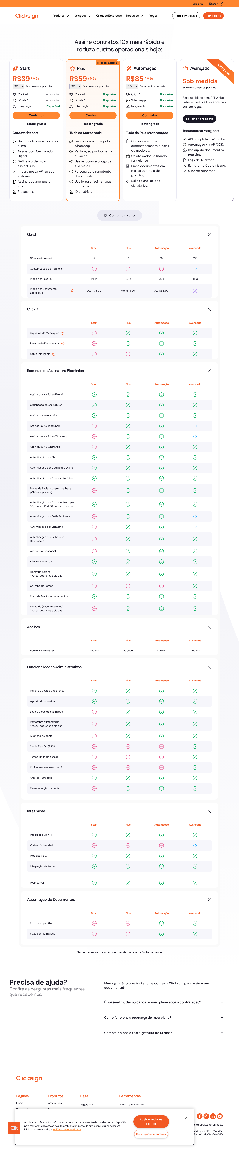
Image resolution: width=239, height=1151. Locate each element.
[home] (26, 16)
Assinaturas (55, 1103)
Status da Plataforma (131, 1104)
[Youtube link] (220, 1116)
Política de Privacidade (67, 1129)
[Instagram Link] (206, 1116)
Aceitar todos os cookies (151, 1121)
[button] (61, 16)
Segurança (86, 1104)
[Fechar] (186, 1118)
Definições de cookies (151, 1134)
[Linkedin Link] (213, 1116)
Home (19, 1103)
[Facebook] (200, 1116)
